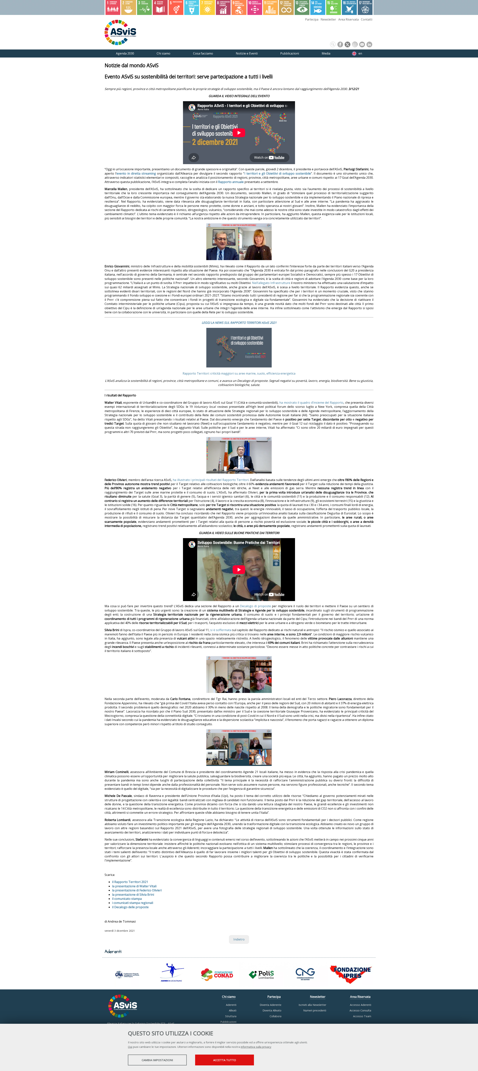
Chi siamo (229, 997)
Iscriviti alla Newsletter (312, 1005)
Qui (130, 1047)
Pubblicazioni (228, 1022)
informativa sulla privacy (256, 1047)
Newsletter (328, 19)
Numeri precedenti (314, 1010)
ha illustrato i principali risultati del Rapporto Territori (211, 480)
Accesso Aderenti (360, 1005)
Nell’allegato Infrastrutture (271, 283)
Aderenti (231, 1005)
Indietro (239, 939)
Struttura (230, 1016)
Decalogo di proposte (255, 606)
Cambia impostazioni (157, 1060)
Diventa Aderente (270, 1005)
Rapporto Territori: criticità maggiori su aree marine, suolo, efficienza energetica (239, 373)
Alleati (232, 1010)
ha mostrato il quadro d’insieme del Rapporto (311, 403)
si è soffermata (220, 630)
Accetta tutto (224, 1060)
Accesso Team (362, 1016)
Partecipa (311, 19)
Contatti (366, 19)
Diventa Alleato (272, 1010)
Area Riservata (348, 19)
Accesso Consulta (360, 1010)
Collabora (275, 1016)
